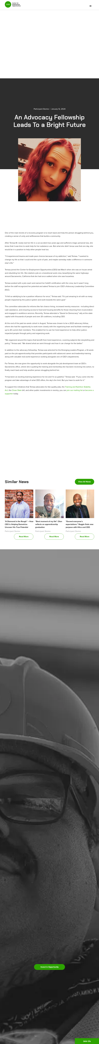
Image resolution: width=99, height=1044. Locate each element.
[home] (13, 5)
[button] (90, 6)
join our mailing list (75, 390)
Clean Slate (17, 390)
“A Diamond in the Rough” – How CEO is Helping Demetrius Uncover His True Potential (19, 524)
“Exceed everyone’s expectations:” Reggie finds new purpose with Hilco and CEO (79, 524)
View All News (84, 481)
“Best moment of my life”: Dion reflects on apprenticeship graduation (48, 524)
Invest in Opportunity (50, 967)
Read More (23, 536)
